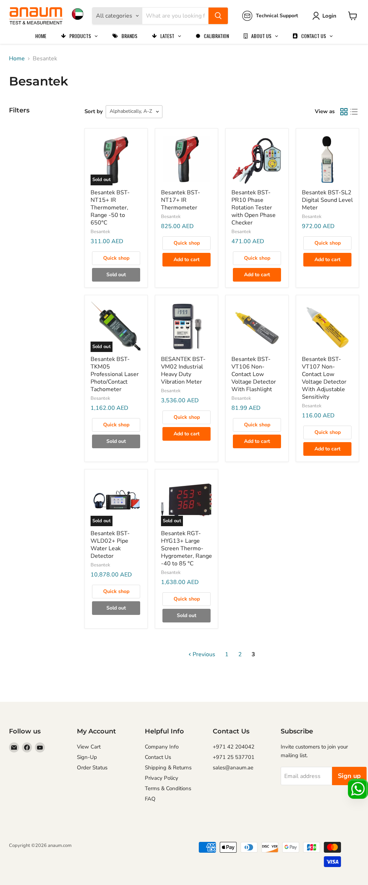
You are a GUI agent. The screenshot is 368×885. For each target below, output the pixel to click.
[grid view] (344, 112)
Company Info (162, 746)
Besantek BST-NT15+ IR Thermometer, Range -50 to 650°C (110, 208)
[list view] (354, 112)
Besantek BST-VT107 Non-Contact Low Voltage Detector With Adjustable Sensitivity (324, 378)
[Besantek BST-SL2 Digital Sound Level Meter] (327, 159)
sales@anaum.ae (233, 767)
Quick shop (116, 258)
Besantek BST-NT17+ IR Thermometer (180, 200)
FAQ (150, 798)
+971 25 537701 (233, 757)
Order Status (92, 767)
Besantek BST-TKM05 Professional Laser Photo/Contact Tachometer (115, 374)
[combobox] (175, 16)
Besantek (100, 231)
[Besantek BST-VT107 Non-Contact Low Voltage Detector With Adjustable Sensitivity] (327, 326)
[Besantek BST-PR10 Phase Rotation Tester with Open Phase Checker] (256, 159)
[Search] (218, 16)
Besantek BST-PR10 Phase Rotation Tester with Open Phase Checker (253, 208)
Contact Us (158, 757)
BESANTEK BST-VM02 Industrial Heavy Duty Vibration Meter (183, 370)
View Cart (89, 746)
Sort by (93, 111)
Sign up (349, 776)
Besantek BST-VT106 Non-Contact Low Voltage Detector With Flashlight (253, 374)
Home (17, 58)
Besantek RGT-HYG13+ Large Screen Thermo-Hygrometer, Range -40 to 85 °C (186, 548)
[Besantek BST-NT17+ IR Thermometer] (186, 159)
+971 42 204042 (233, 746)
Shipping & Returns (168, 767)
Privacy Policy (161, 778)
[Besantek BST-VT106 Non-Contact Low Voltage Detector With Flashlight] (256, 326)
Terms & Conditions (168, 788)
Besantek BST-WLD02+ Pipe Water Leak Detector (110, 544)
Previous (203, 654)
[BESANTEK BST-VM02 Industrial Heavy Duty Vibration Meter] (186, 326)
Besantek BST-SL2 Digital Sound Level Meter (327, 200)
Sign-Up (87, 757)
